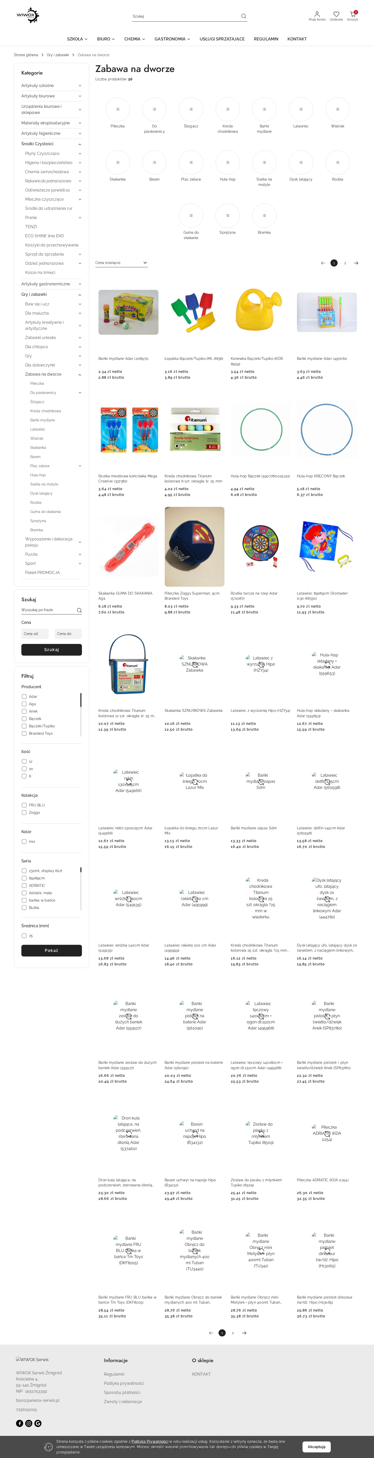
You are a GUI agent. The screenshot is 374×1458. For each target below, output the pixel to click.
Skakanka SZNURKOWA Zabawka (194, 711)
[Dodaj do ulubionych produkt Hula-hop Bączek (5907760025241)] (285, 395)
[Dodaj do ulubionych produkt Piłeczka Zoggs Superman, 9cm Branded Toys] (219, 513)
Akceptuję (316, 1447)
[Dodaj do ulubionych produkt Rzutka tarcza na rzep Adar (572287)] (285, 513)
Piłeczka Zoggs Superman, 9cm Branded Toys (192, 595)
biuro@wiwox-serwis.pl (37, 1400)
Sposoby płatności (122, 1392)
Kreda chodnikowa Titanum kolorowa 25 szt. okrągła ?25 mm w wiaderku (259, 948)
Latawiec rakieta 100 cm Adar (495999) (190, 947)
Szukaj (51, 649)
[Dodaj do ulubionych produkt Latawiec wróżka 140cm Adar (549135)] (152, 864)
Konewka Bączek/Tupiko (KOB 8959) (257, 361)
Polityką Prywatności (150, 1441)
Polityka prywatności (124, 1383)
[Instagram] (28, 1423)
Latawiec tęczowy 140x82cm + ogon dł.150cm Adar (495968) (257, 1065)
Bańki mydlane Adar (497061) (322, 359)
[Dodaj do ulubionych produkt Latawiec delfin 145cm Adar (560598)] (351, 747)
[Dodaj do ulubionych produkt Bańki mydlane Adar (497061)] (351, 278)
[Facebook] (19, 1423)
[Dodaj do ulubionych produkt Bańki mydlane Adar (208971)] (152, 278)
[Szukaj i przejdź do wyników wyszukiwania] (243, 16)
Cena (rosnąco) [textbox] (107, 263)
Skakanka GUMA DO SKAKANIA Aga (125, 595)
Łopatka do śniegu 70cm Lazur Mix (191, 830)
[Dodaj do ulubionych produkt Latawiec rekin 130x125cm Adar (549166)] (152, 747)
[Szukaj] (79, 611)
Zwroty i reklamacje (123, 1401)
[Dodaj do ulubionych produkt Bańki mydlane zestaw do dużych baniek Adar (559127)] (152, 982)
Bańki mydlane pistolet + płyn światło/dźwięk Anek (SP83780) (324, 1065)
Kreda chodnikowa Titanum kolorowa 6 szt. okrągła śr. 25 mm (193, 478)
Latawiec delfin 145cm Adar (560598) (321, 830)
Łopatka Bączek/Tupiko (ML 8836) (194, 359)
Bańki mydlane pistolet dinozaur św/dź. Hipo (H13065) (325, 1299)
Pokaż (52, 950)
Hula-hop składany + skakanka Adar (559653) (323, 713)
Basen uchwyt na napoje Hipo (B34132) (190, 1182)
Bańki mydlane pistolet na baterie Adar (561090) (194, 1065)
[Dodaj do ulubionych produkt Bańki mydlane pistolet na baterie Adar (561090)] (219, 982)
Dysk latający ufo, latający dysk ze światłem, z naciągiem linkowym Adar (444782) (327, 948)
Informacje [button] (116, 1360)
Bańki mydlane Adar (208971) (123, 359)
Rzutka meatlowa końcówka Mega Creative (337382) (127, 478)
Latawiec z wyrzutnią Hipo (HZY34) (260, 711)
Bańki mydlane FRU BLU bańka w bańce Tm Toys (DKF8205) (127, 1299)
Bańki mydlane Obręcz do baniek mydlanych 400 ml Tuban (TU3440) (193, 1300)
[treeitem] (51, 86)
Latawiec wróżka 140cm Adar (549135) (123, 947)
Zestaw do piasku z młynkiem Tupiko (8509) (256, 1182)
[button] (77, 39)
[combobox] (121, 263)
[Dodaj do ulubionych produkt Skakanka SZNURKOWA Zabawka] (219, 630)
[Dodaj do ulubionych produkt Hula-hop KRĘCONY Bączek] (351, 395)
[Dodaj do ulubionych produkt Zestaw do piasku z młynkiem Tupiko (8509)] (285, 1099)
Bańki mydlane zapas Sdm (254, 828)
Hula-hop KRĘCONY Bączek (321, 476)
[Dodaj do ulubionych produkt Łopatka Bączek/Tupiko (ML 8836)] (219, 278)
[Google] (37, 1423)
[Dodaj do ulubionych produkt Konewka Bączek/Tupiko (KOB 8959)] (285, 278)
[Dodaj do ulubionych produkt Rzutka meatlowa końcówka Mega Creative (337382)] (152, 395)
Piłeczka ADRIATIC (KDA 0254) (323, 1180)
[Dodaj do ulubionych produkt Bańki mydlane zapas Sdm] (285, 747)
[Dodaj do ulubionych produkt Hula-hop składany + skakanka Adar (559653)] (351, 630)
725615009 (26, 1409)
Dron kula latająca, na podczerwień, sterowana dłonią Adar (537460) (125, 1183)
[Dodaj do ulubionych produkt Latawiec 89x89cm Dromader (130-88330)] (351, 513)
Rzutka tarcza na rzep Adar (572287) (254, 595)
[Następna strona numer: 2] (356, 263)
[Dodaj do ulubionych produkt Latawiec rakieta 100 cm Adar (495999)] (219, 864)
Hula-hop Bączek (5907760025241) (260, 476)
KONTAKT (201, 1374)
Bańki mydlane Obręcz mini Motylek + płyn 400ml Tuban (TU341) (255, 1300)
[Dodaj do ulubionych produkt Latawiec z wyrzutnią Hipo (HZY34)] (285, 630)
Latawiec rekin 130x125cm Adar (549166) (125, 830)
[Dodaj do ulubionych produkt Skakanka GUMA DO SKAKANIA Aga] (152, 513)
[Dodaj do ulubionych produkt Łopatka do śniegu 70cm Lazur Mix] (219, 747)
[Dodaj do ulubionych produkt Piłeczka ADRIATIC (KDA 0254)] (351, 1099)
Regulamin (114, 1374)
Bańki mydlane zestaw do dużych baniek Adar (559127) (127, 1065)
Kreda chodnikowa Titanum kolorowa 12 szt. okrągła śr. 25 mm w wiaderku (127, 713)
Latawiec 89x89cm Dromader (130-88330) (322, 595)
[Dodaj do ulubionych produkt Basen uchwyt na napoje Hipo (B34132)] (219, 1099)
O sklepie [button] (202, 1360)
